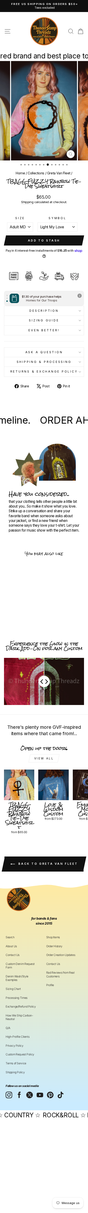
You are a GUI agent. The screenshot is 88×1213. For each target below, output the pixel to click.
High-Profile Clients (17, 1036)
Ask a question (44, 352)
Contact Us (12, 955)
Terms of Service (16, 1063)
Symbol (57, 218)
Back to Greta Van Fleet (47, 863)
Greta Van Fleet (58, 173)
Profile (50, 985)
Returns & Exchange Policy (44, 371)
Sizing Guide (44, 320)
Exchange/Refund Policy (21, 1006)
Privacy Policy (14, 1045)
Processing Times (16, 998)
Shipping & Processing (44, 362)
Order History (54, 946)
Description (43, 310)
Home (20, 173)
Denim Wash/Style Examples (17, 978)
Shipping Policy (15, 1072)
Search (10, 937)
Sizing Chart (13, 989)
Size (20, 218)
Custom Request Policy (20, 1054)
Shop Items (53, 937)
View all (44, 758)
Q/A (8, 1028)
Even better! (43, 330)
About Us (11, 946)
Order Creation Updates (60, 955)
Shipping (27, 202)
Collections (36, 173)
